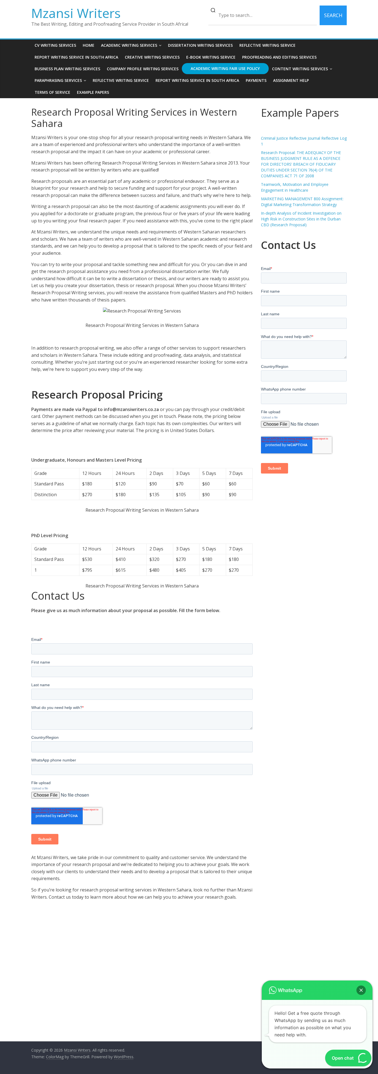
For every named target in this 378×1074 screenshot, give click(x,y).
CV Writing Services (55, 45)
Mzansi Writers (76, 13)
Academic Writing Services (129, 45)
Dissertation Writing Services (200, 45)
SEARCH (333, 15)
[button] (361, 990)
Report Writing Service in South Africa (76, 57)
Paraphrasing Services (58, 80)
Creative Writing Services (152, 57)
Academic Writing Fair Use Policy (225, 68)
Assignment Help (291, 80)
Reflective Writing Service (267, 45)
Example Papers (93, 92)
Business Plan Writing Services (67, 68)
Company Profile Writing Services (142, 68)
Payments (256, 80)
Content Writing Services (300, 68)
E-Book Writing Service (210, 57)
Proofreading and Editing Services (279, 57)
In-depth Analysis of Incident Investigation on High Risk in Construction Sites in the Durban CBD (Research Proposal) (301, 218)
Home (88, 45)
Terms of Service (52, 92)
